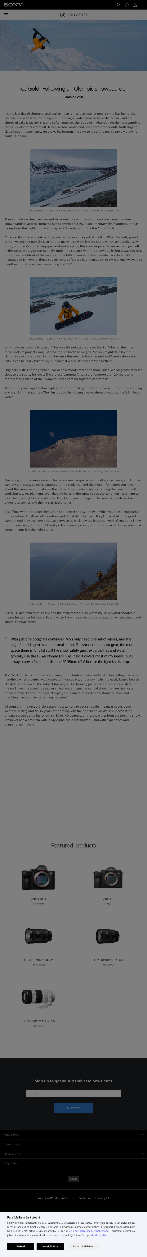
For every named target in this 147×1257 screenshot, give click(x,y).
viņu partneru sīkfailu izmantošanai (89, 1231)
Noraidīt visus (50, 1246)
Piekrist (20, 1246)
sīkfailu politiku (99, 1235)
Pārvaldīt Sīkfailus (83, 1246)
